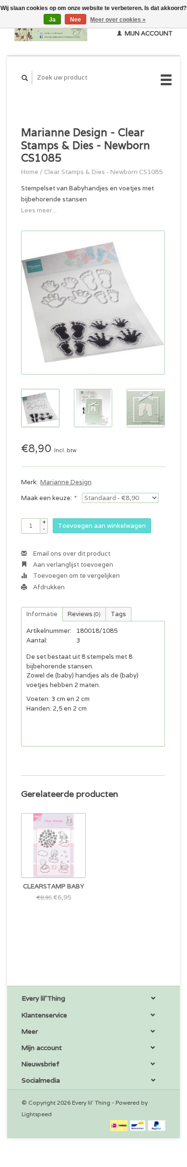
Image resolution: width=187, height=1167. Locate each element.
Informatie (42, 614)
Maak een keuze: (48, 498)
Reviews (84, 614)
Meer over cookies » (118, 19)
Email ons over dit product (71, 553)
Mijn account (148, 33)
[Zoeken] (25, 78)
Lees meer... (39, 210)
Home (29, 172)
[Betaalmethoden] (119, 1125)
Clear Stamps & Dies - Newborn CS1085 (103, 172)
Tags (118, 614)
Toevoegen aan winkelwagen (102, 526)
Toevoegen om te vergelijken (76, 576)
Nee (75, 19)
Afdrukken (48, 587)
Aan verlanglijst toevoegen (72, 564)
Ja (52, 19)
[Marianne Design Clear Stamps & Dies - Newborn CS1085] (93, 302)
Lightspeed (37, 1114)
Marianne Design (66, 482)
